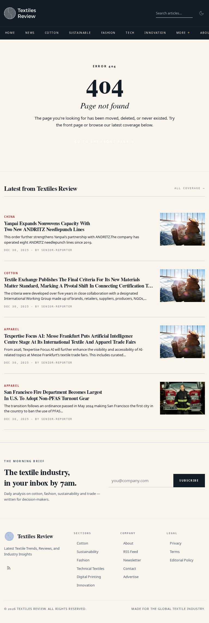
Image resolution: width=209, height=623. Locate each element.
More (183, 32)
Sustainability (88, 551)
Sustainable (80, 33)
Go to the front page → (104, 142)
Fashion (108, 33)
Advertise (131, 576)
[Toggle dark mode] (201, 13)
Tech (130, 33)
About (128, 543)
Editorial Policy (181, 560)
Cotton (52, 33)
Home (10, 33)
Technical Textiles (90, 568)
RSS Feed (130, 551)
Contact (129, 568)
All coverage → (189, 188)
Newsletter (132, 560)
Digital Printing (89, 576)
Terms (175, 551)
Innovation (155, 33)
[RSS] (8, 567)
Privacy (176, 543)
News (30, 33)
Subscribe (189, 480)
